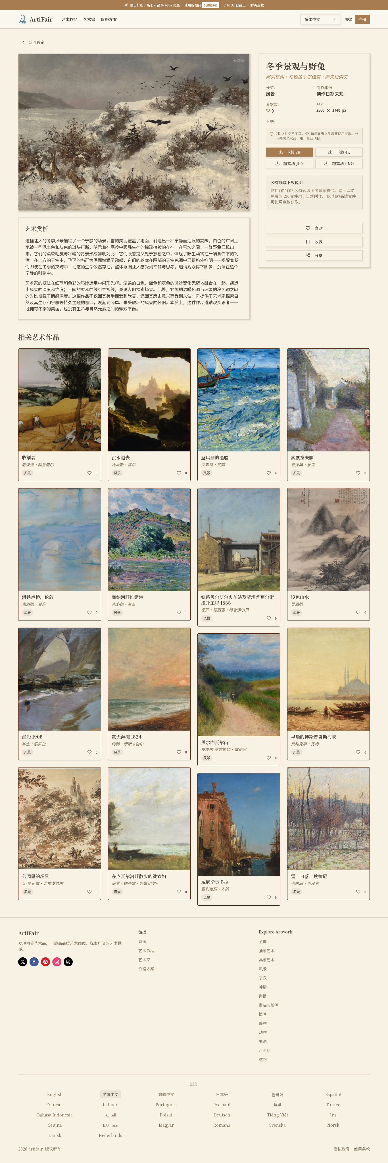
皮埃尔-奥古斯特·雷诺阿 (223, 749)
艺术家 (89, 19)
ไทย (333, 1115)
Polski (166, 1115)
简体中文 (110, 1094)
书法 (263, 1041)
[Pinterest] (45, 961)
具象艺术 (267, 959)
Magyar (166, 1125)
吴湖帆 (297, 604)
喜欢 (319, 228)
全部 (263, 941)
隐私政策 (341, 1149)
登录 (349, 19)
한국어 (277, 1094)
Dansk (55, 1135)
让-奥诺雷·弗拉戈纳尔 (42, 883)
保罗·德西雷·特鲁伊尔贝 (135, 883)
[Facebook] (34, 961)
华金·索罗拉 (34, 743)
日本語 (222, 1094)
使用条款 (362, 1149)
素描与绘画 (269, 1005)
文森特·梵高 (213, 464)
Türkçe (333, 1104)
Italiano (110, 1104)
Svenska (277, 1125)
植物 (263, 1059)
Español (333, 1094)
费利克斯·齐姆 (215, 889)
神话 (263, 987)
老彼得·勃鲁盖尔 (38, 464)
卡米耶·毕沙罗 (305, 883)
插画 (263, 1014)
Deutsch (222, 1115)
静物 (263, 1023)
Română (221, 1125)
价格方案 (109, 19)
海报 (263, 996)
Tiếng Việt (277, 1115)
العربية (110, 1115)
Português (166, 1104)
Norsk (333, 1125)
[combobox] (320, 19)
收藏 (319, 242)
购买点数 (257, 5)
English (55, 1094)
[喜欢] (89, 473)
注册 (362, 19)
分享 (319, 255)
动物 (263, 1032)
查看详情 (32, 443)
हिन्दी (277, 1104)
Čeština (55, 1125)
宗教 (263, 978)
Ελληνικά (110, 1125)
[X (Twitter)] (22, 961)
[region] (133, 132)
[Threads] (68, 961)
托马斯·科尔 (123, 464)
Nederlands (110, 1135)
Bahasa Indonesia (55, 1115)
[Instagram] (56, 961)
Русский (222, 1104)
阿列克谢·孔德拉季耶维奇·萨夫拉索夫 (307, 76)
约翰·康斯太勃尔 (127, 743)
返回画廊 (36, 42)
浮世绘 (265, 1050)
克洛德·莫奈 (34, 604)
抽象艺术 (267, 950)
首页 (142, 941)
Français (55, 1104)
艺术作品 (70, 19)
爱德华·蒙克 (303, 464)
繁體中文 (166, 1094)
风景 (270, 93)
